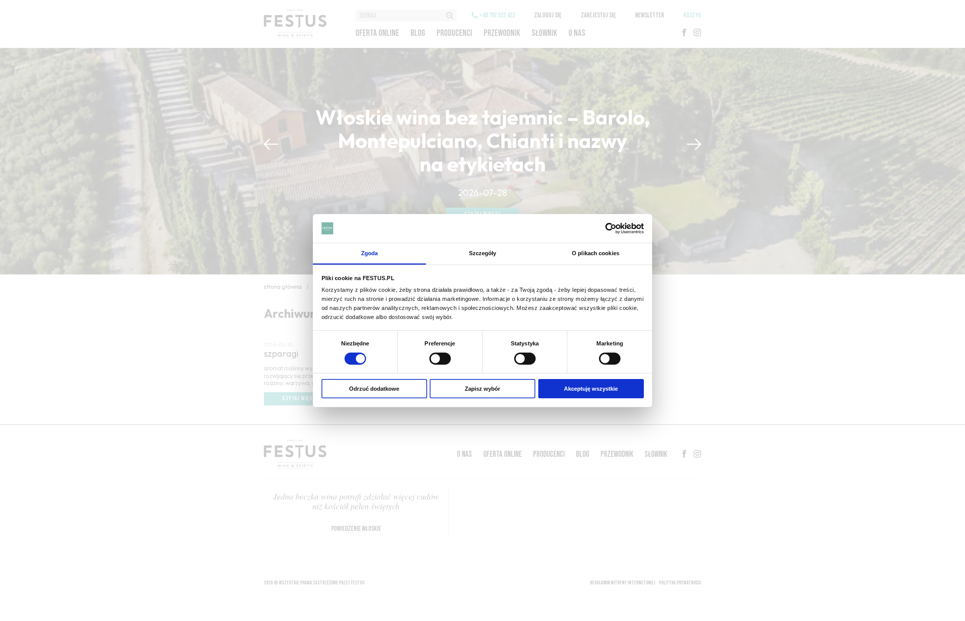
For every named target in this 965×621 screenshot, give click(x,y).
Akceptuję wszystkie (591, 388)
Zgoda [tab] (369, 253)
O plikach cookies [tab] (595, 253)
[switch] (440, 359)
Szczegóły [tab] (482, 253)
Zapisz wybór (482, 388)
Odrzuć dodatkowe (374, 388)
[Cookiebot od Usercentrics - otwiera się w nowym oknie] (611, 228)
